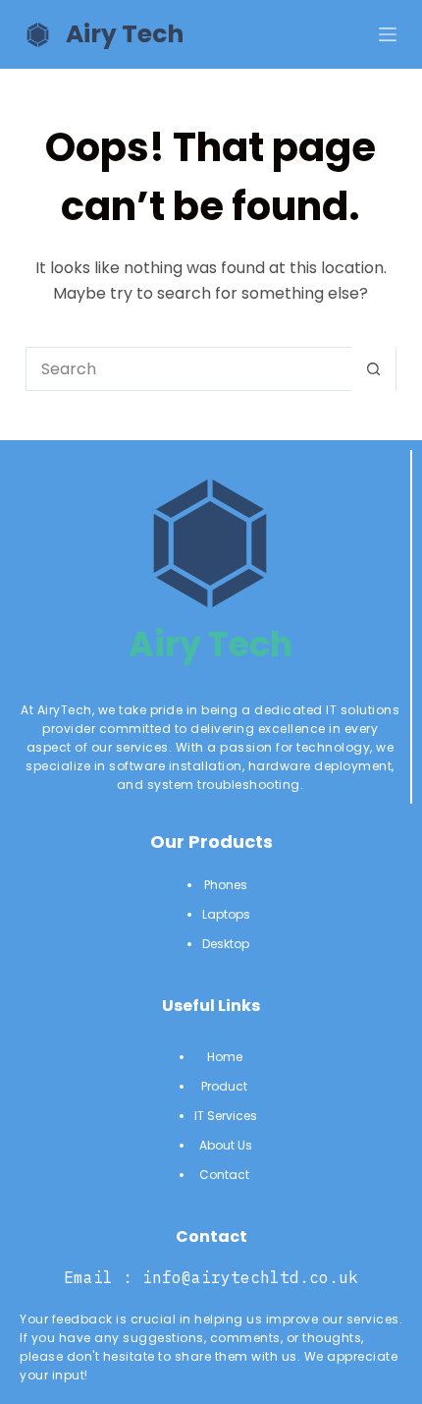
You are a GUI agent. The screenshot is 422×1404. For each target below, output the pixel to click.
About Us (225, 1145)
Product (225, 1086)
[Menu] (387, 34)
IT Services (225, 1115)
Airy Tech (125, 34)
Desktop (225, 943)
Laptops (226, 914)
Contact (225, 1174)
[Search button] (373, 369)
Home (226, 1056)
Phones (225, 884)
